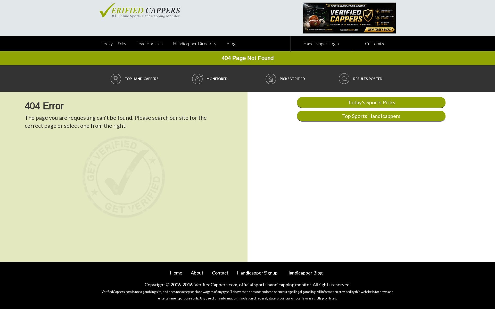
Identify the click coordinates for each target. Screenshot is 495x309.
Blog (231, 43)
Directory (194, 43)
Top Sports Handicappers (371, 116)
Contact (220, 273)
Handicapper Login (321, 43)
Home (176, 273)
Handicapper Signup (257, 273)
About (197, 273)
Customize (375, 43)
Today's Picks (114, 43)
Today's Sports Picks (371, 102)
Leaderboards (149, 43)
